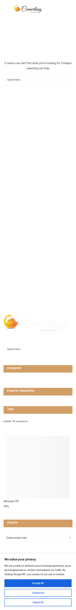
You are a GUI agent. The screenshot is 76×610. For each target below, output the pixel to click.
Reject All (38, 602)
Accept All (38, 583)
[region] (38, 582)
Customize (38, 592)
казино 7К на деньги (15, 421)
